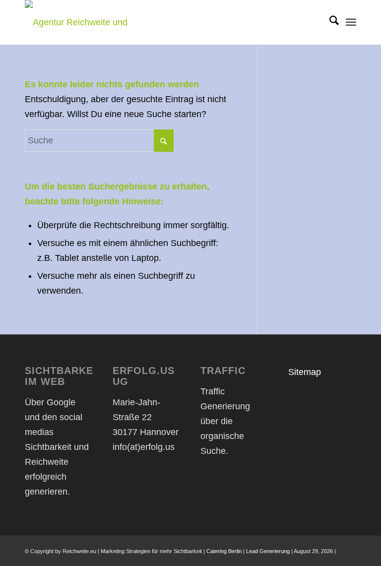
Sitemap (304, 372)
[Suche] (329, 22)
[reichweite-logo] (92, 22)
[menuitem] (329, 22)
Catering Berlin (224, 551)
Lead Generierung (268, 551)
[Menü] (351, 22)
